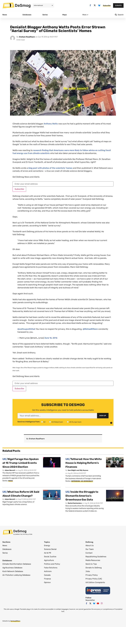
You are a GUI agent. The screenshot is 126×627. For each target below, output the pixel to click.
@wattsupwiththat (26, 329)
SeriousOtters (15, 621)
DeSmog (23, 5)
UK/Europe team (75, 422)
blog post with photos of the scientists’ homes (50, 168)
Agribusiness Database (12, 568)
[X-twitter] (95, 5)
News (4, 545)
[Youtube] (98, 603)
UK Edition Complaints (95, 582)
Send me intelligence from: (28, 422)
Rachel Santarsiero (75, 503)
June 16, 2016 (50, 338)
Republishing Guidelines (96, 556)
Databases (6, 549)
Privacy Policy (92, 575)
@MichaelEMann (90, 329)
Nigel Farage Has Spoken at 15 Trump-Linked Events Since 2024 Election (20, 462)
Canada (47, 575)
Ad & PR (47, 553)
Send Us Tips (91, 564)
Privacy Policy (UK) (94, 579)
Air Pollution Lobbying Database (16, 575)
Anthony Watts (51, 123)
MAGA (10, 481)
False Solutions (50, 568)
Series (5, 553)
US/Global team (57, 422)
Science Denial (50, 549)
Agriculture (49, 560)
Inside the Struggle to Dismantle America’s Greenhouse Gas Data (81, 495)
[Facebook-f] (90, 5)
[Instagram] (102, 603)
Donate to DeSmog (94, 568)
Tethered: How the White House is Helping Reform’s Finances (83, 462)
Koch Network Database (12, 571)
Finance (47, 579)
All (44, 422)
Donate (118, 5)
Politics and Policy (52, 564)
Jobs (88, 571)
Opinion (47, 582)
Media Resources (93, 560)
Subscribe (19, 189)
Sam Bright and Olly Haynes (78, 470)
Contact (89, 553)
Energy (47, 545)
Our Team (90, 549)
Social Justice (50, 556)
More (84, 15)
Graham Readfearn (27, 37)
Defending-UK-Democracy (82, 481)
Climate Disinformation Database (16, 564)
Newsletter (90, 600)
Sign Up (102, 415)
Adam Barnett (10, 470)
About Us (90, 545)
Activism (48, 571)
